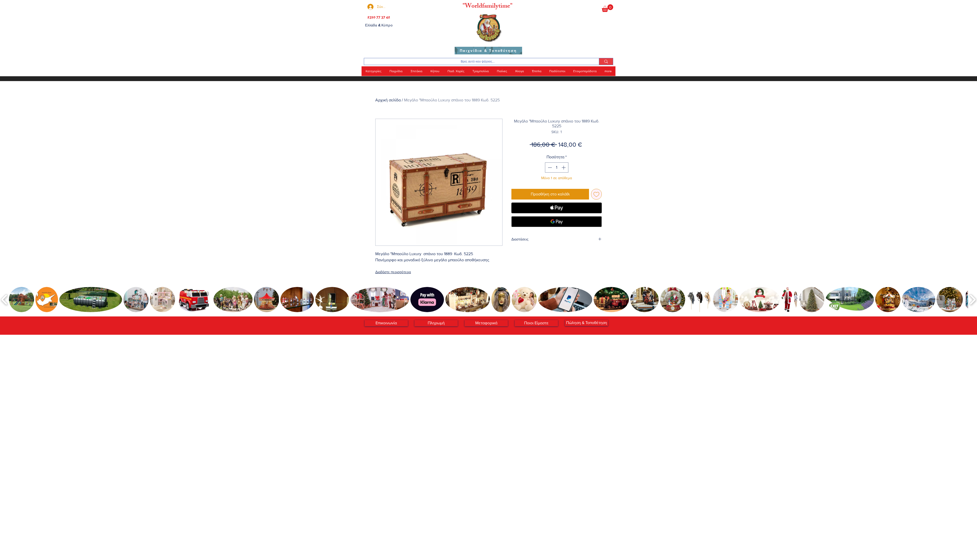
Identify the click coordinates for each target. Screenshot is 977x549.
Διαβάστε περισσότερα (393, 272)
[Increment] (564, 167)
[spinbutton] (557, 167)
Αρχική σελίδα (388, 100)
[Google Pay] (556, 221)
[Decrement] (549, 167)
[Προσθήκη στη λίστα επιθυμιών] (596, 194)
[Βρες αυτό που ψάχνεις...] (606, 61)
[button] (607, 8)
